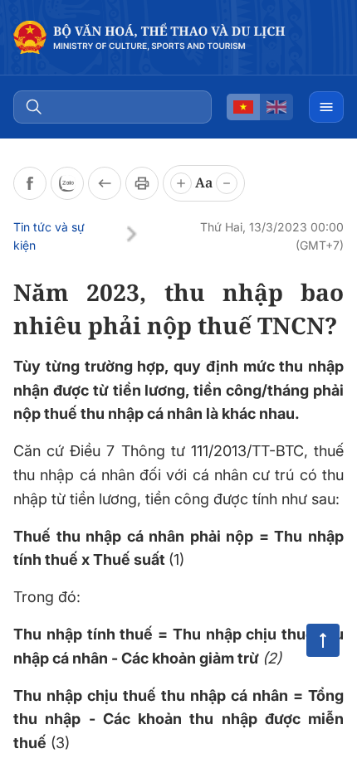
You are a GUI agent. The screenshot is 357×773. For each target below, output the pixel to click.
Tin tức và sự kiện (49, 236)
